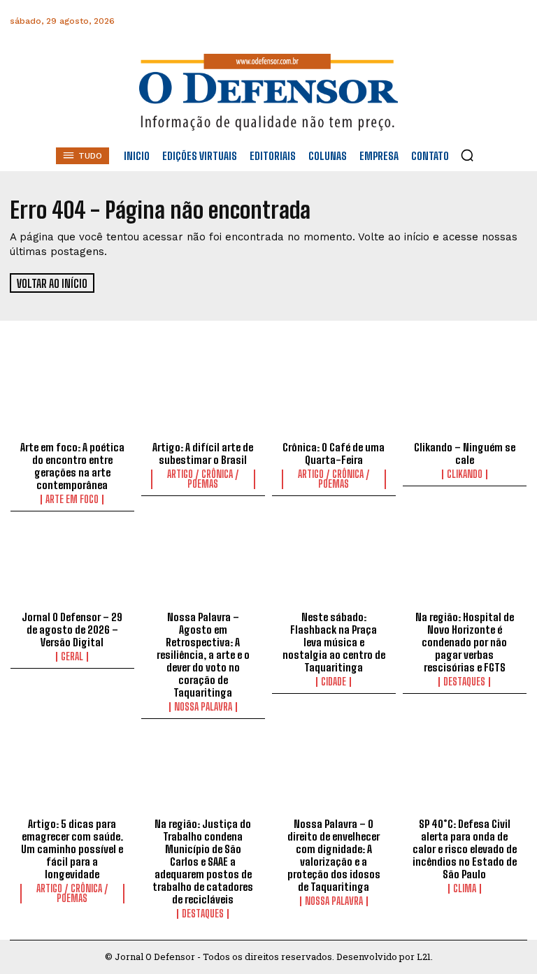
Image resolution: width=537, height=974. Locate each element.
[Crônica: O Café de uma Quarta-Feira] (334, 398)
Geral (72, 657)
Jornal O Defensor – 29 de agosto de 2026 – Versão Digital (72, 629)
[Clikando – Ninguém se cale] (465, 398)
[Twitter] (452, 21)
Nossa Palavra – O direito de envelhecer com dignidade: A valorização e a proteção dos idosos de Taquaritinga (333, 855)
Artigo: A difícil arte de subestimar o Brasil (202, 453)
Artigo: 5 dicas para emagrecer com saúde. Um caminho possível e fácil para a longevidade (72, 848)
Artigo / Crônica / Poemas (203, 479)
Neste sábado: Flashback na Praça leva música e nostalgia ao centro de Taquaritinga (333, 642)
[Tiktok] (515, 21)
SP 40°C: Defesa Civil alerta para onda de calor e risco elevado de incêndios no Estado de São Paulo (465, 848)
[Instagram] (389, 21)
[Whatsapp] (420, 21)
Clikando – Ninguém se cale (464, 453)
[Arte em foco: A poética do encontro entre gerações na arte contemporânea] (72, 398)
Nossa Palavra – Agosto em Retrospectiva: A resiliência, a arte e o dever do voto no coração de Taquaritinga (203, 655)
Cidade (333, 682)
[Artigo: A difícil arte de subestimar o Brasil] (203, 398)
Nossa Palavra (203, 707)
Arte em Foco (72, 499)
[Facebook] (357, 21)
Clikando (464, 474)
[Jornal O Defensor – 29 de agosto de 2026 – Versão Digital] (72, 568)
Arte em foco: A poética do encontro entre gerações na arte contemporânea (72, 466)
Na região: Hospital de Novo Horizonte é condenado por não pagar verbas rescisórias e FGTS (464, 642)
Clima (464, 889)
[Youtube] (483, 21)
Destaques (464, 682)
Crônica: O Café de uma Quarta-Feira (333, 453)
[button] (467, 155)
